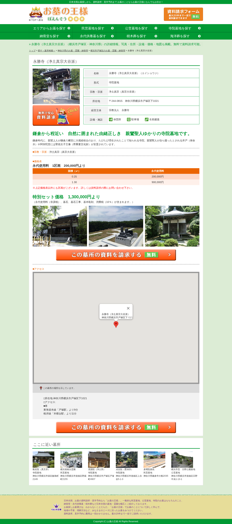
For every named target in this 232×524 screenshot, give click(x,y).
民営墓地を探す (93, 28)
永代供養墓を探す (93, 36)
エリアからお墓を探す (49, 28)
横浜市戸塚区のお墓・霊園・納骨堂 (107, 50)
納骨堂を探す (49, 36)
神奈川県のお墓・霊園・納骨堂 (73, 50)
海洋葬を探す (180, 36)
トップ (32, 50)
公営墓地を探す (136, 28)
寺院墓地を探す (180, 28)
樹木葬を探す (136, 36)
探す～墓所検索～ (46, 50)
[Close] (128, 308)
